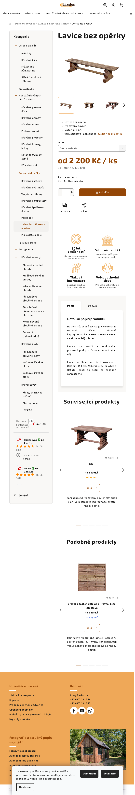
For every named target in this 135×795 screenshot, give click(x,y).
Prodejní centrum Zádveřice (26, 705)
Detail (90, 488)
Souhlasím (110, 773)
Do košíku (104, 192)
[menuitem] (11, 13)
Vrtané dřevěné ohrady (32, 288)
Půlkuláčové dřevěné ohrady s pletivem (33, 311)
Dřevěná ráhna (30, 124)
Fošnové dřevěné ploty (33, 364)
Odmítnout (89, 773)
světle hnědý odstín (110, 134)
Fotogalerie (26, 249)
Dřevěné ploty (30, 344)
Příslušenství (29, 165)
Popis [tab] (70, 306)
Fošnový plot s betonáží (22, 751)
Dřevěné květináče (32, 187)
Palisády (26, 53)
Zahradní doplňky (29, 173)
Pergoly (27, 410)
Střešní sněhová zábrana (31, 79)
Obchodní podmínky (21, 710)
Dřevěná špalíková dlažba (32, 209)
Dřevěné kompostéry (34, 201)
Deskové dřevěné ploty (33, 375)
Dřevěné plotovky (32, 137)
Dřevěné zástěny (31, 181)
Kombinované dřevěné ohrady (32, 323)
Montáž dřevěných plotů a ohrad (30, 97)
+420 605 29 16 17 (80, 703)
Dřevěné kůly (29, 60)
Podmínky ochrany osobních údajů (30, 714)
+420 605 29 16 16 (80, 699)
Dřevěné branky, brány (31, 146)
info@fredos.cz (79, 695)
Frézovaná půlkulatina (28, 68)
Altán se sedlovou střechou (24, 756)
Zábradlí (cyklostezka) (31, 334)
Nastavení (25, 787)
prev (60, 470)
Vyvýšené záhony (31, 194)
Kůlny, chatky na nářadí (33, 394)
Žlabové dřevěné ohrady (33, 267)
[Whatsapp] (90, 710)
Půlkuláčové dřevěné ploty (31, 354)
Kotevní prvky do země (31, 157)
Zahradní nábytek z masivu (33, 226)
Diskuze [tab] (92, 306)
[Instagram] (82, 710)
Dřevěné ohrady (31, 118)
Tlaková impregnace (21, 695)
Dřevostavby (26, 89)
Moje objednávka (19, 719)
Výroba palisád (28, 45)
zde (59, 779)
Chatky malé (30, 403)
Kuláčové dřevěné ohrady (34, 277)
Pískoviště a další (31, 235)
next (123, 470)
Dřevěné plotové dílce (31, 109)
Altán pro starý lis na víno (24, 761)
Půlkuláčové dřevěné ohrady (32, 298)
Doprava (14, 700)
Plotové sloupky (31, 131)
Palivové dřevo (28, 243)
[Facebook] (74, 710)
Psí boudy (27, 218)
